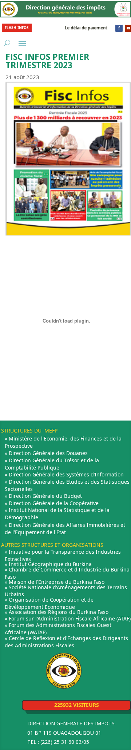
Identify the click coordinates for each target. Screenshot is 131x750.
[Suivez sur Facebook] (119, 28)
